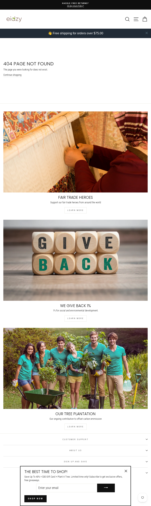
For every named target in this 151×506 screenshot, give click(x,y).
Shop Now (35, 498)
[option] (75, 5)
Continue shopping (12, 74)
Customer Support (75, 439)
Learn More (75, 210)
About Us (75, 450)
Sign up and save (75, 461)
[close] (146, 32)
